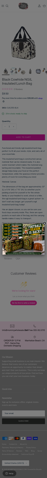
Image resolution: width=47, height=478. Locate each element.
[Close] (44, 223)
